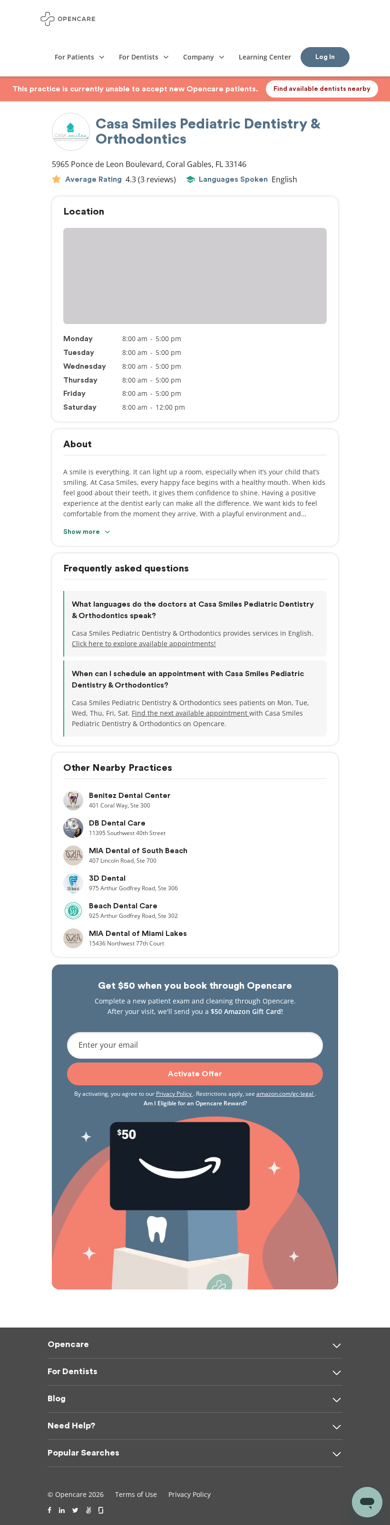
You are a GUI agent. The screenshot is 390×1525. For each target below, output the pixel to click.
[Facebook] (49, 1510)
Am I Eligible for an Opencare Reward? (195, 1103)
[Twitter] (75, 1510)
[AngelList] (88, 1510)
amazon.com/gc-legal (285, 1094)
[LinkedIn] (62, 1510)
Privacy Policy (174, 1094)
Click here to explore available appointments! (144, 643)
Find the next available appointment (190, 713)
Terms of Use (136, 1494)
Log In (325, 57)
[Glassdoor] (101, 1510)
